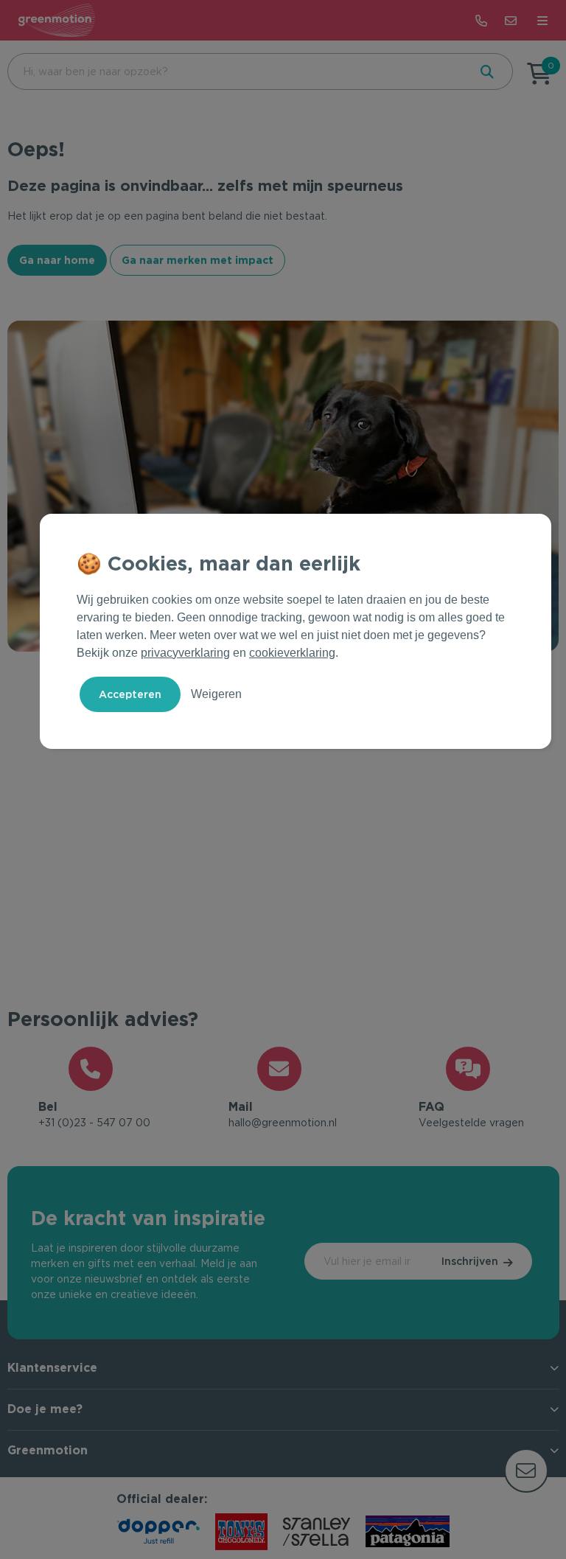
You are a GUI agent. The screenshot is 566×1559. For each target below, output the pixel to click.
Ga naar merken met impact (197, 260)
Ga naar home (57, 260)
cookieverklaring (292, 652)
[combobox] (236, 71)
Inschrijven (469, 1261)
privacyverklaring (185, 652)
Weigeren (216, 694)
